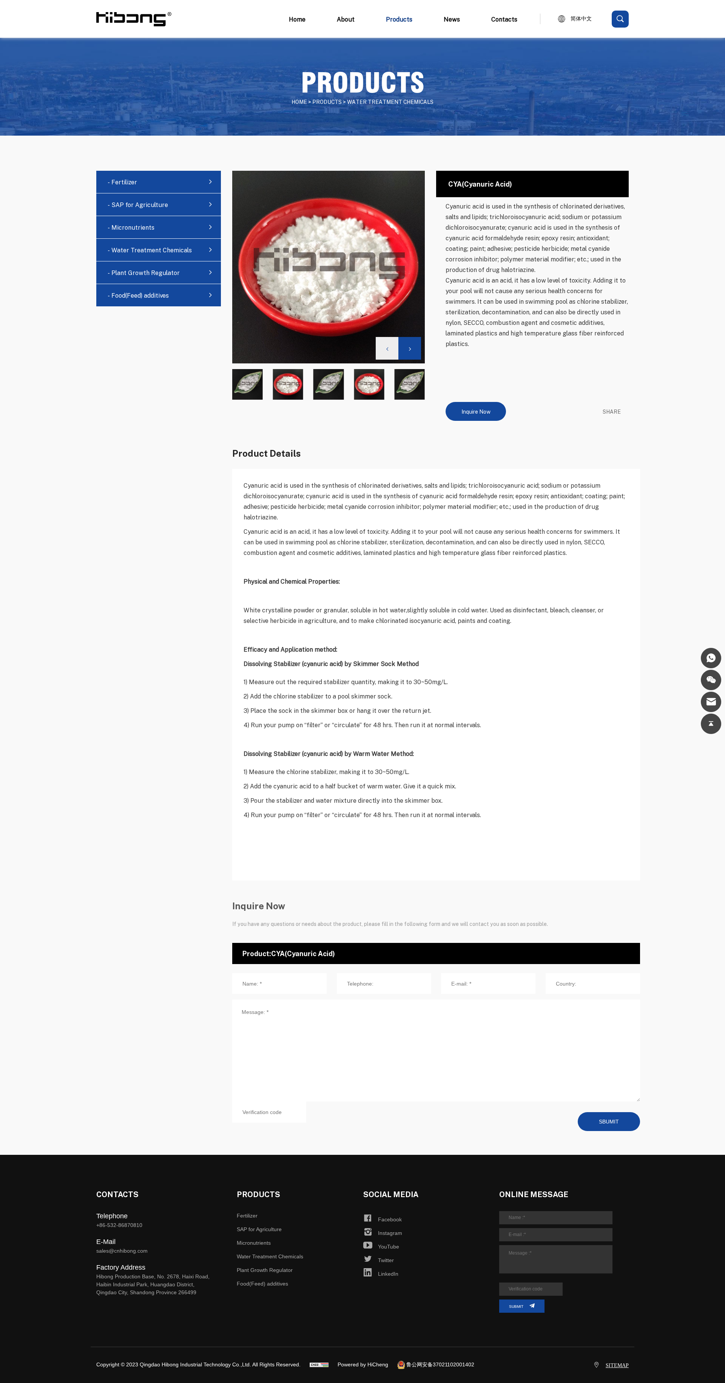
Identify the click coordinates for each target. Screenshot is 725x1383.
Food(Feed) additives (262, 1284)
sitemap (617, 1365)
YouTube (388, 1247)
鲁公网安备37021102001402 (440, 1364)
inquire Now (476, 411)
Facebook (390, 1219)
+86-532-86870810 (119, 1225)
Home (297, 19)
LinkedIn (388, 1274)
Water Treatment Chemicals (270, 1256)
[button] (409, 348)
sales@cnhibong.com (122, 1251)
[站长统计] (319, 1364)
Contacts (504, 19)
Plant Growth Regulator (265, 1270)
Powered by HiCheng (363, 1364)
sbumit (609, 1122)
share (612, 411)
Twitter (386, 1260)
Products (399, 19)
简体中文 (581, 19)
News (452, 19)
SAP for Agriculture (259, 1229)
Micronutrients (254, 1243)
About (346, 19)
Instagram (390, 1233)
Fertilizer (247, 1216)
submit (516, 1306)
